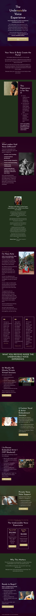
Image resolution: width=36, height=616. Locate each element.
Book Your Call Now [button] (7, 606)
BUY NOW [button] (12, 546)
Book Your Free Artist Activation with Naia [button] (18, 39)
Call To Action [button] (6, 395)
